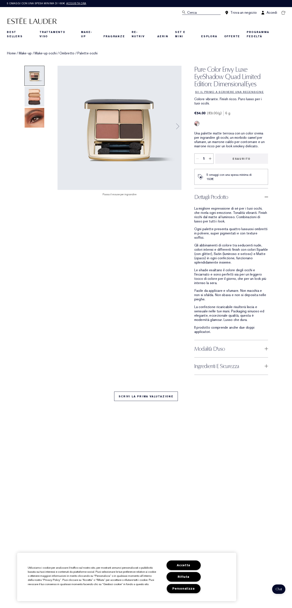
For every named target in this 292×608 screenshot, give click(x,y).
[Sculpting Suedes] (196, 123)
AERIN (162, 36)
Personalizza (183, 589)
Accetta (183, 565)
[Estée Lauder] (32, 20)
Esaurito (242, 159)
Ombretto (66, 53)
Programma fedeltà (258, 34)
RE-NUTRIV (138, 34)
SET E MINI (180, 34)
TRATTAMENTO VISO (52, 34)
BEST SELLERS (15, 34)
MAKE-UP (86, 34)
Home (11, 53)
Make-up (25, 53)
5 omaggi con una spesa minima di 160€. (46, 3)
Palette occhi (87, 53)
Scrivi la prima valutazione (146, 396)
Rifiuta (183, 577)
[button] (279, 589)
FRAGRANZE (114, 36)
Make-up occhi (46, 53)
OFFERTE (232, 36)
